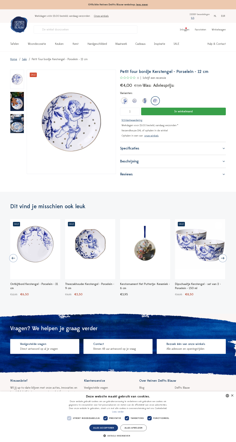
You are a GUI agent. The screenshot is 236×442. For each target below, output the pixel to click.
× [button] (232, 395)
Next (223, 258)
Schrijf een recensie (154, 77)
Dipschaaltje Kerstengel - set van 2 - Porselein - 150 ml (198, 286)
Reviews (126, 174)
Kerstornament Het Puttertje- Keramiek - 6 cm (145, 286)
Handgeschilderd (97, 44)
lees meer (142, 4)
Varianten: (126, 93)
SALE (176, 44)
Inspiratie (159, 44)
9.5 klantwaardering (131, 120)
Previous (13, 258)
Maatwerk (121, 44)
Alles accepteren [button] (103, 427)
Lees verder (118, 411)
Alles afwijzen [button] (134, 427)
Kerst (76, 44)
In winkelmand (183, 111)
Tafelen (14, 44)
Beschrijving (129, 161)
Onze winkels (101, 16)
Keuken (59, 44)
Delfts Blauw (182, 387)
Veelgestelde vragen (96, 387)
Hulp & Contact (216, 44)
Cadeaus (140, 44)
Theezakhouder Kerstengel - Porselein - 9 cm (89, 286)
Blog (141, 387)
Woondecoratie (37, 44)
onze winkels (151, 135)
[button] (118, 436)
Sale (24, 59)
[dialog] (118, 416)
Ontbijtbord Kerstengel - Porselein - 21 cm (34, 286)
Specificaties (129, 148)
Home (13, 59)
